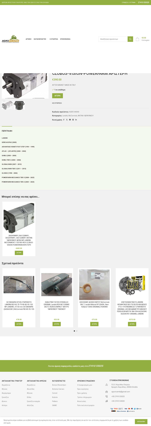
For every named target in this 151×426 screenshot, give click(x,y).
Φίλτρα (4, 405)
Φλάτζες (30, 405)
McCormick (73, 116)
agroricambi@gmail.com (120, 392)
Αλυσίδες (30, 389)
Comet (54, 393)
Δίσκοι (4, 401)
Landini (65, 116)
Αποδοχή (141, 421)
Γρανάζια (5, 397)
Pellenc (55, 401)
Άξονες (4, 389)
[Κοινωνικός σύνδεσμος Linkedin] (76, 119)
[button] (19, 253)
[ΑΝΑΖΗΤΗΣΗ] (130, 39)
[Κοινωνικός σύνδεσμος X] (66, 119)
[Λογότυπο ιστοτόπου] (11, 39)
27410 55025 (95, 365)
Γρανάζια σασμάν (33, 401)
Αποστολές (81, 401)
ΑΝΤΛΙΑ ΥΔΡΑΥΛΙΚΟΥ (86, 116)
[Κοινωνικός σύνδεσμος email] (70, 119)
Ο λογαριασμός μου (84, 385)
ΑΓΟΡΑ (58, 96)
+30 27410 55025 (118, 396)
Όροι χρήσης (82, 393)
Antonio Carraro (58, 389)
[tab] (7, 129)
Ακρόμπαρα (6, 393)
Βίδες (29, 397)
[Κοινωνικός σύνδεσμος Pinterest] (73, 119)
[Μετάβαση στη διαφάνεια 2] (76, 331)
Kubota (55, 397)
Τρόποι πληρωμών (84, 397)
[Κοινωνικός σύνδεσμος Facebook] (63, 119)
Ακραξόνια (6, 385)
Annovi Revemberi (59, 385)
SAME (54, 405)
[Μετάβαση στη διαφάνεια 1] (74, 331)
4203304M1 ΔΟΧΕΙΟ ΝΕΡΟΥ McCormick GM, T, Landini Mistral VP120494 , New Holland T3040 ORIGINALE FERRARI (94, 304)
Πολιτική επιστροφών (85, 405)
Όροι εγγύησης (83, 389)
